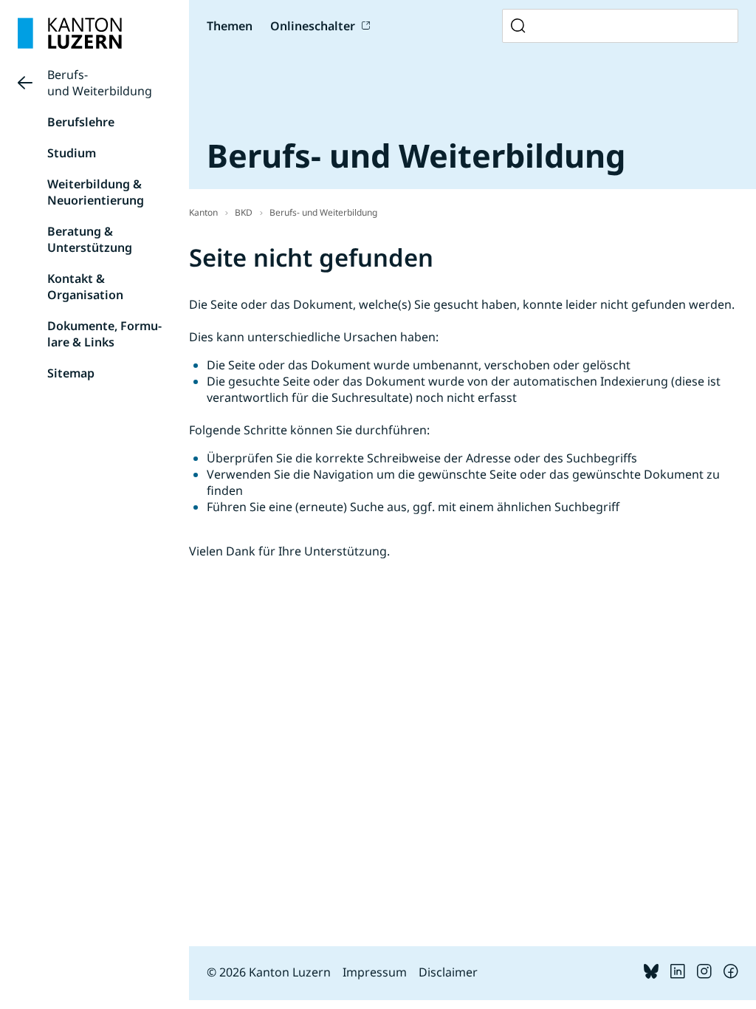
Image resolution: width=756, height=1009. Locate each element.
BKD (243, 212)
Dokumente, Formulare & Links (104, 334)
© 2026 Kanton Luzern (269, 972)
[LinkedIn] (677, 974)
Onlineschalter (312, 26)
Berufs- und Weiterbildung (99, 82)
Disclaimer (448, 972)
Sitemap (70, 373)
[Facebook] (731, 974)
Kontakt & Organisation (85, 286)
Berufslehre (80, 122)
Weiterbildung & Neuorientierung (95, 192)
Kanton (203, 212)
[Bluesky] (651, 974)
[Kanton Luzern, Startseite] (70, 33)
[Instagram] (704, 974)
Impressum (375, 972)
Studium (71, 153)
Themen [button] (229, 26)
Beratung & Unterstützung (89, 239)
